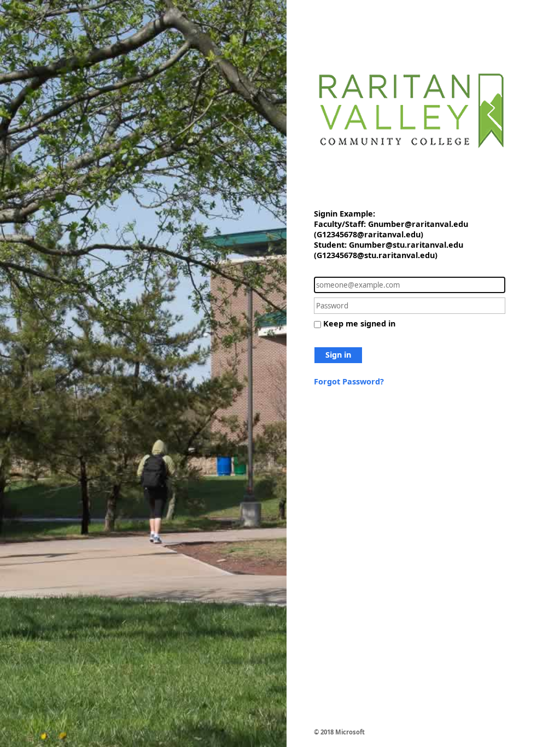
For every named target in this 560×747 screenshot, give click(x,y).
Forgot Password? (349, 381)
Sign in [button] (338, 354)
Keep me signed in (359, 323)
